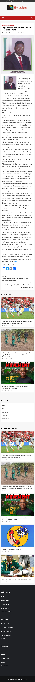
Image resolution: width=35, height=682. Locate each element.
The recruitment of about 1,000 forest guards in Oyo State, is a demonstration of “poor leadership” (17, 355)
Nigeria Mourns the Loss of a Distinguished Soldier (17, 579)
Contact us (5, 418)
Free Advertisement (7, 624)
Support (22, 1)
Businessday (4, 597)
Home (4, 405)
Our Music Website (7, 627)
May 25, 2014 (22, 32)
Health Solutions (6, 635)
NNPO (3, 639)
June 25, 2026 (10, 325)
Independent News (6, 612)
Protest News (29, 1)
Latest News (5, 608)
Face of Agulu (5, 604)
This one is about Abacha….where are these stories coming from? (15, 278)
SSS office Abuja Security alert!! (11, 549)
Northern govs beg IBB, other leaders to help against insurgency (19, 285)
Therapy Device (6, 631)
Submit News (6, 412)
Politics (12, 25)
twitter (4, 415)
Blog (10, 1)
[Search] (32, 17)
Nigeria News (5, 600)
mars (5, 325)
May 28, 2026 (10, 390)
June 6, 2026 (10, 358)
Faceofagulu (5, 1)
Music (4, 409)
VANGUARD (18, 261)
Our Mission (16, 1)
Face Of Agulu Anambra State (10, 32)
